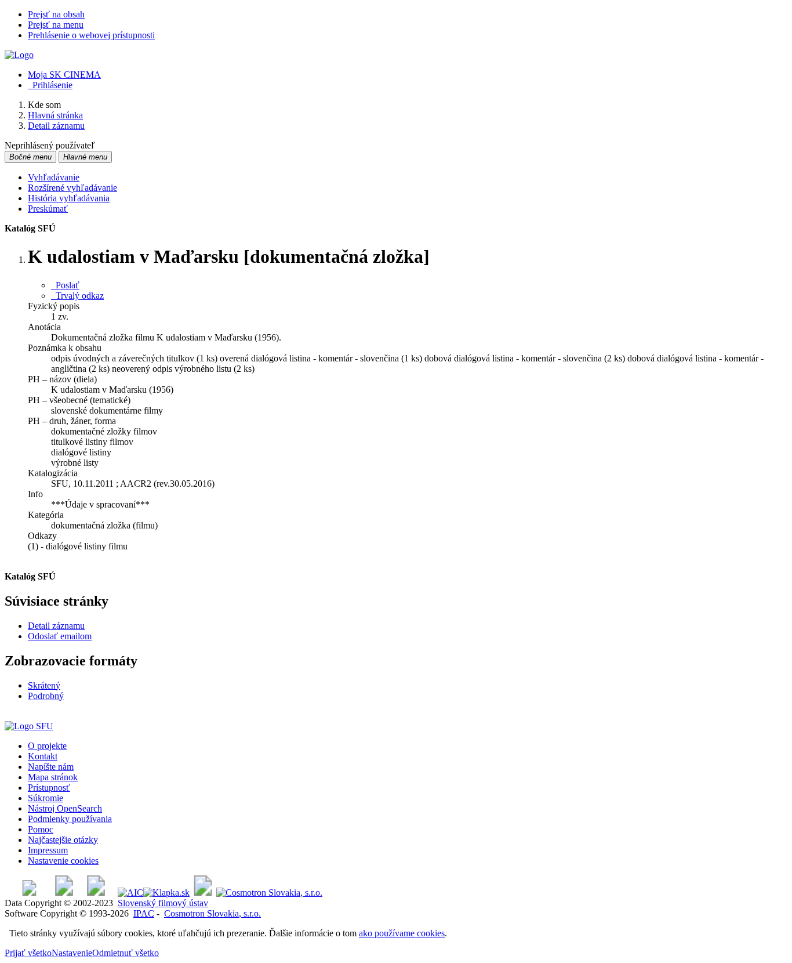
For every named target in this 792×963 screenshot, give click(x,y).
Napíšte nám (51, 767)
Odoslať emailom (60, 636)
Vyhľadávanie (53, 177)
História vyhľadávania (69, 198)
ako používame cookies (402, 933)
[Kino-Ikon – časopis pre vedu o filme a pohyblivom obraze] (64, 892)
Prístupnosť (49, 787)
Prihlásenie (50, 85)
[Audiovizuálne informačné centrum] (130, 892)
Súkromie (45, 798)
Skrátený (44, 685)
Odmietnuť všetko (125, 953)
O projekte (47, 746)
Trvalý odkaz (77, 296)
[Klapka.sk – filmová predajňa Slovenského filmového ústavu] (166, 892)
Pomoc (40, 829)
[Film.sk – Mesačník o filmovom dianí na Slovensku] (29, 892)
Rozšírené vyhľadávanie (72, 188)
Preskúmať (48, 208)
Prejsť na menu (55, 25)
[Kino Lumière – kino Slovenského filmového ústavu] (96, 892)
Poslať (65, 285)
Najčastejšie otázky (63, 840)
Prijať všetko (28, 953)
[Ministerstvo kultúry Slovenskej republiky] (203, 892)
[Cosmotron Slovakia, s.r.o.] (269, 892)
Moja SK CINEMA (64, 74)
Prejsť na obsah (56, 14)
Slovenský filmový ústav (163, 903)
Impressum (48, 850)
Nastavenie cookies (63, 861)
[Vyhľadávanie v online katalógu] (19, 55)
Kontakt (42, 756)
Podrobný (46, 696)
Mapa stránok (53, 777)
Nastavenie (72, 953)
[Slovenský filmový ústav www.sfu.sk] (29, 726)
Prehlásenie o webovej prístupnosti (91, 35)
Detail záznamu (56, 626)
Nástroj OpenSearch (65, 808)
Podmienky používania (70, 819)
